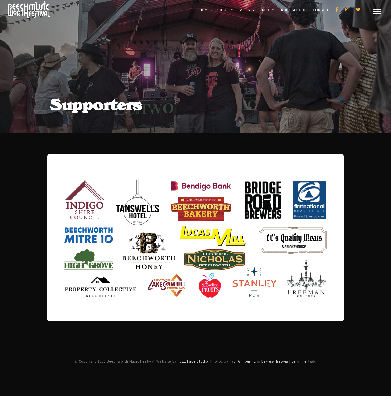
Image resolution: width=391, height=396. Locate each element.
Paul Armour (240, 361)
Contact (320, 9)
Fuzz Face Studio (193, 361)
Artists (247, 9)
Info (265, 9)
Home (205, 9)
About (222, 9)
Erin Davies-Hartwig (271, 361)
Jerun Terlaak (303, 361)
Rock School (293, 9)
